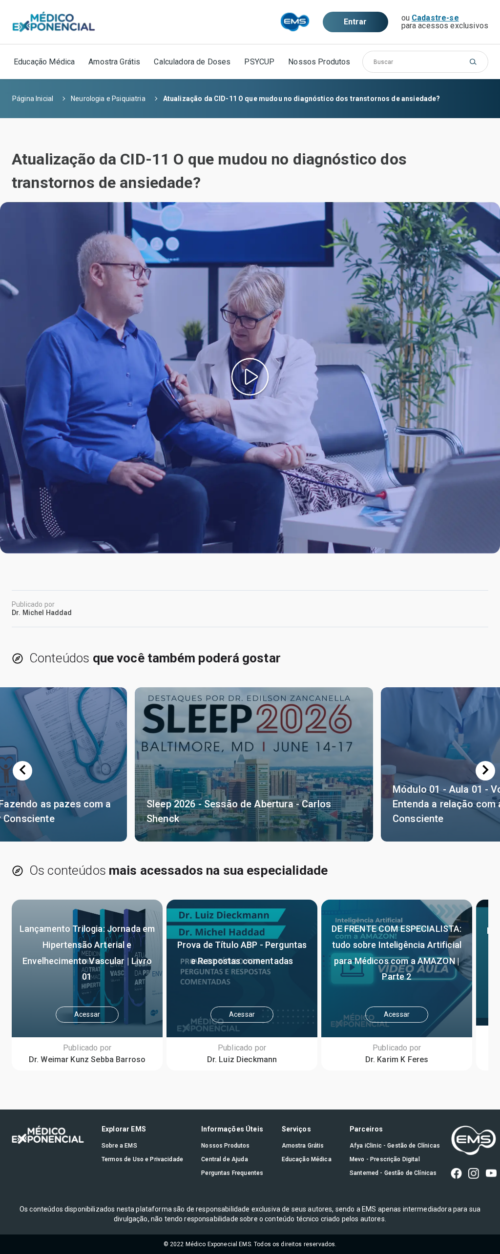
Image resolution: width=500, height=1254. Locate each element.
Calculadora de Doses (192, 61)
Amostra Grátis (114, 61)
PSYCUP (259, 61)
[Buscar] (473, 61)
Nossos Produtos (319, 61)
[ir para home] (54, 22)
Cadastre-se (435, 17)
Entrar (355, 21)
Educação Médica (44, 61)
